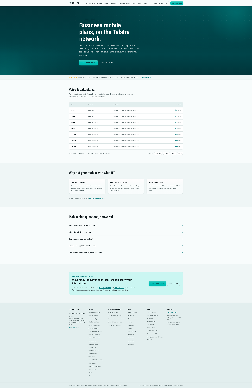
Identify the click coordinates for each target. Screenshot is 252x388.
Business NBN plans (93, 319)
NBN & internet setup (94, 312)
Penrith (130, 322)
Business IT (113, 3)
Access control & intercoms (116, 319)
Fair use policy (151, 324)
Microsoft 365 (92, 347)
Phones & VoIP (92, 363)
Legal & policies (151, 312)
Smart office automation (115, 322)
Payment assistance (152, 331)
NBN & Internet (90, 3)
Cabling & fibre (92, 353)
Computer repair (93, 341)
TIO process (180, 385)
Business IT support (94, 335)
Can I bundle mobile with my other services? (126, 252)
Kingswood (131, 335)
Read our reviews (147, 77)
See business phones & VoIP (97, 198)
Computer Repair (125, 3)
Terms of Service (152, 321)
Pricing (90, 372)
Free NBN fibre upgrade (95, 331)
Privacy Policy (151, 327)
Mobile (106, 3)
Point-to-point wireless (114, 325)
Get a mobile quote (88, 63)
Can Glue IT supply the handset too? (126, 246)
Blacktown (131, 344)
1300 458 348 (158, 3)
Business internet (105, 287)
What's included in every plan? (126, 232)
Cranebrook (131, 338)
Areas (133, 3)
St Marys (130, 328)
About (139, 3)
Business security (113, 312)
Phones (99, 3)
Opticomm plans (93, 328)
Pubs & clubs (92, 369)
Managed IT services (94, 338)
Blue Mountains (132, 316)
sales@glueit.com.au (172, 315)
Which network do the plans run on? (126, 225)
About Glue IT (74, 327)
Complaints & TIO (152, 334)
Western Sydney (132, 312)
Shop (145, 3)
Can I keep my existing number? (126, 239)
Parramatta (131, 341)
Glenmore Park (132, 331)
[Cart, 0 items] (167, 3)
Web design (91, 357)
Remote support (93, 344)
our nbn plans (119, 287)
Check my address (157, 283)
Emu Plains (131, 325)
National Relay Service (173, 324)
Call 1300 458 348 (107, 63)
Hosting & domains (93, 350)
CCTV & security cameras (115, 316)
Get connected (177, 3)
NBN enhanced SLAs (94, 325)
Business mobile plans (94, 366)
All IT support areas (133, 319)
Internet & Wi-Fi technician (95, 360)
